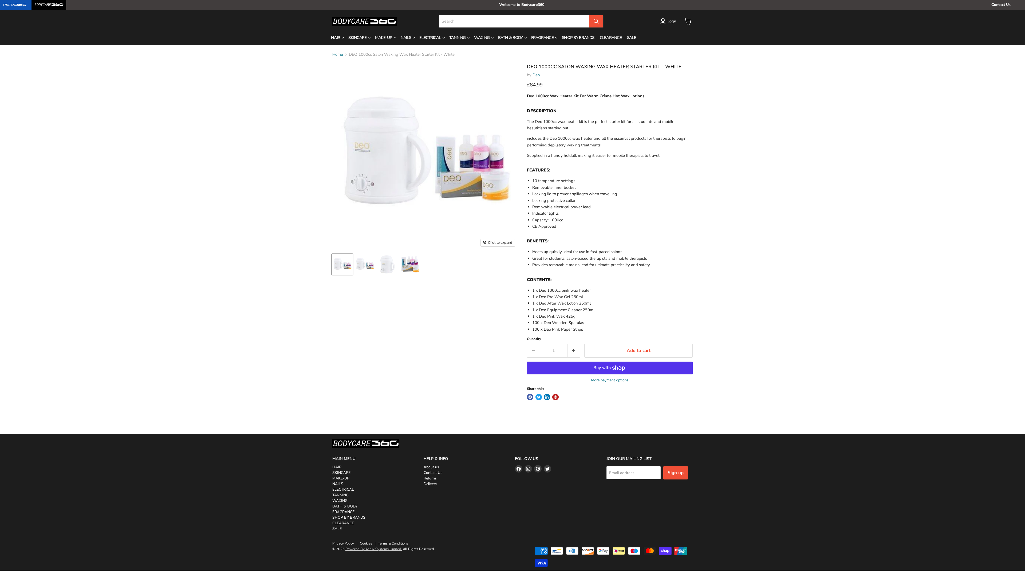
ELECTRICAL (430, 37)
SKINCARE (357, 37)
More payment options (610, 380)
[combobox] (514, 21)
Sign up (676, 473)
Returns (430, 478)
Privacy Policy (343, 543)
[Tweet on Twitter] (538, 397)
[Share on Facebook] (530, 397)
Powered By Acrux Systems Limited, (373, 549)
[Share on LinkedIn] (547, 397)
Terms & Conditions (393, 543)
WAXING (482, 37)
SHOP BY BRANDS (578, 37)
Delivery (430, 483)
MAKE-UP (384, 37)
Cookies (366, 543)
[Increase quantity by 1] (574, 350)
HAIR (336, 37)
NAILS (406, 37)
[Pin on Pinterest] (555, 397)
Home (337, 54)
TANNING (458, 37)
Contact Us (1001, 4)
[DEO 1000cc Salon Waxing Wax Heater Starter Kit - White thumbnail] (342, 264)
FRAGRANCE (543, 37)
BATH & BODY (511, 37)
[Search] (596, 21)
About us (431, 467)
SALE (631, 37)
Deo (536, 75)
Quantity (534, 339)
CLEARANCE (611, 37)
